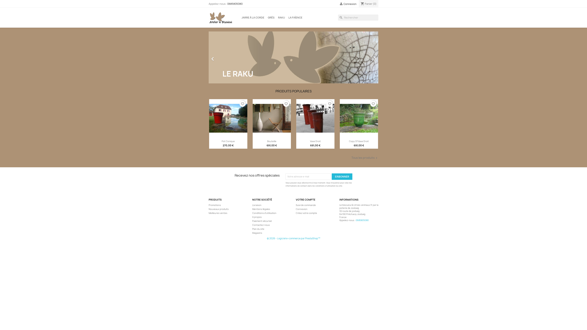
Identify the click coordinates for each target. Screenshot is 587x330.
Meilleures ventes (218, 213)
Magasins (257, 232)
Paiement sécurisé (262, 221)
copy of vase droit (359, 141)
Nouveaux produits (219, 209)
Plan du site (258, 228)
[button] (221, 57)
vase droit (315, 141)
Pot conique (228, 141)
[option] (293, 57)
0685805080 (235, 4)
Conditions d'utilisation (264, 213)
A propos (257, 217)
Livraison (256, 205)
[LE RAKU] (293, 57)
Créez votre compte (306, 213)
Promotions (215, 205)
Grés (271, 17)
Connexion (301, 209)
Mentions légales (261, 209)
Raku (281, 17)
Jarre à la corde (253, 17)
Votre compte (305, 199)
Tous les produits (364, 158)
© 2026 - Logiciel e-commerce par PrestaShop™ (293, 238)
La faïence (295, 17)
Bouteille (271, 141)
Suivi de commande (306, 205)
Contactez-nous (261, 225)
